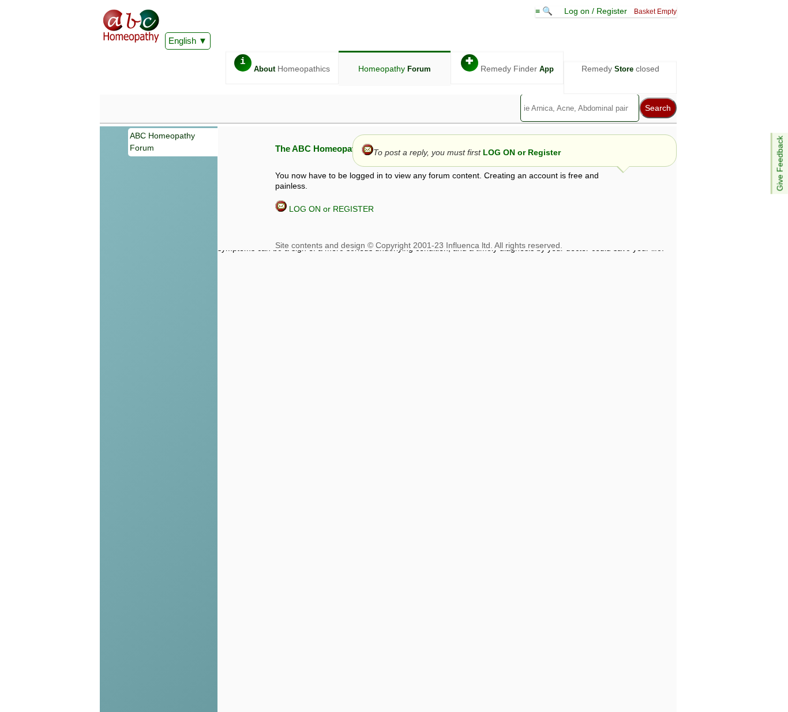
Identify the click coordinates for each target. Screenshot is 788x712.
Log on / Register (595, 11)
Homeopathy (394, 68)
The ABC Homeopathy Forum (334, 148)
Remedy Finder (510, 65)
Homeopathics (285, 65)
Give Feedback (780, 163)
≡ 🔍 (545, 11)
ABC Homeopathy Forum (162, 142)
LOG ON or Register (522, 152)
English (182, 41)
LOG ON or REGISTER (330, 208)
